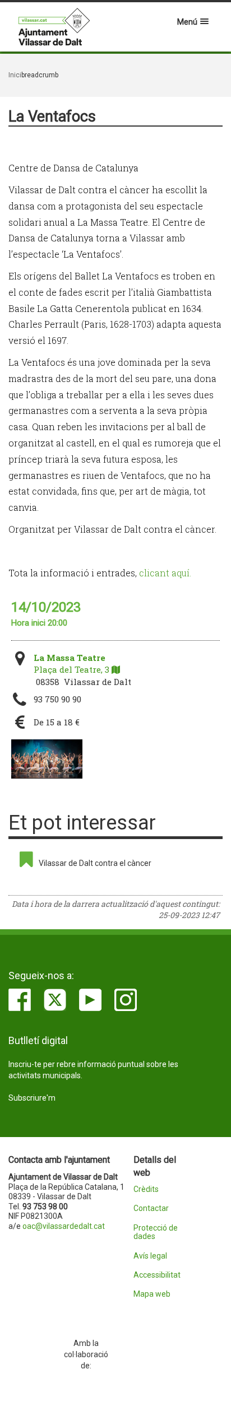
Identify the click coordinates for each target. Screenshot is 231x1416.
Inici (14, 75)
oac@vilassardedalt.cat (63, 1226)
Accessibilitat (157, 1275)
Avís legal (150, 1256)
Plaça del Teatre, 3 (73, 663)
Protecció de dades (155, 1232)
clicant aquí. (165, 573)
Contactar (151, 1208)
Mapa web (151, 1294)
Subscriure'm (32, 1097)
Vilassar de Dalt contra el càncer (95, 863)
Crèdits (146, 1189)
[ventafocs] (46, 759)
